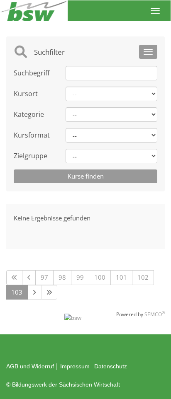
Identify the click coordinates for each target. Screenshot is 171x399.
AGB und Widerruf (30, 366)
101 (121, 277)
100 (99, 277)
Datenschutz (110, 366)
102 (143, 277)
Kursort (26, 93)
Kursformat (32, 135)
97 (44, 277)
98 (62, 277)
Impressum (75, 366)
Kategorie (29, 114)
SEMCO (154, 314)
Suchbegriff (32, 72)
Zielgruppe (30, 155)
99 (80, 277)
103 (16, 292)
